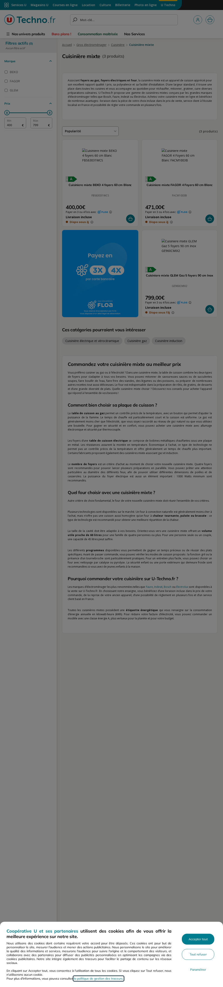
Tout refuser (198, 954)
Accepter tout (198, 939)
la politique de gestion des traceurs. (98, 978)
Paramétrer (198, 970)
